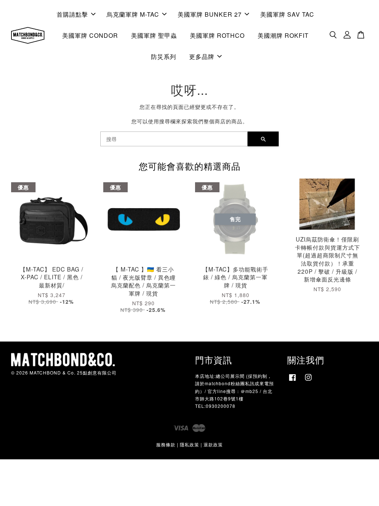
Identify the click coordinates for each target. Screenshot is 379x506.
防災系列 (163, 56)
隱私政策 (189, 444)
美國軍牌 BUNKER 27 (210, 14)
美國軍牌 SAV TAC (287, 14)
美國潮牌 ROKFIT (283, 35)
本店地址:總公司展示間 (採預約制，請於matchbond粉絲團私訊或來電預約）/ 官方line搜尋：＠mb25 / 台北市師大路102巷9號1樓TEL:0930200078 (234, 391)
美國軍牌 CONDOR (90, 35)
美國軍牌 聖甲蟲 (154, 35)
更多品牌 (201, 56)
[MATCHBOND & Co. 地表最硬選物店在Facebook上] (292, 380)
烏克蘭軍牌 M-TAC (133, 14)
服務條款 (165, 444)
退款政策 (213, 444)
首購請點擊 (72, 14)
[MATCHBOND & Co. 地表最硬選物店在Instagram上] (308, 380)
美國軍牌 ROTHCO (217, 35)
